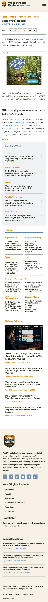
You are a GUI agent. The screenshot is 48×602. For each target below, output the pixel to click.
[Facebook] (5, 476)
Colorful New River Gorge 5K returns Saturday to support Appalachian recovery (33, 306)
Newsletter (9, 498)
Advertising (9, 507)
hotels (20, 39)
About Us (8, 494)
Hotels (36, 17)
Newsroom (9, 490)
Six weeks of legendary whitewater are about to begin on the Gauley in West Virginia (33, 246)
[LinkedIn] (35, 476)
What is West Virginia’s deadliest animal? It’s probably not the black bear (20, 203)
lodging (10, 119)
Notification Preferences (15, 503)
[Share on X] (15, 30)
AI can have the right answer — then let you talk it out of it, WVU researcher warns (20, 217)
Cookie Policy (7, 594)
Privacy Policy (28, 594)
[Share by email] (30, 30)
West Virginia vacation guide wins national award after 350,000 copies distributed (12, 268)
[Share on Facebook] (11, 30)
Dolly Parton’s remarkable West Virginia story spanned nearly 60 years (20, 158)
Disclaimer (17, 594)
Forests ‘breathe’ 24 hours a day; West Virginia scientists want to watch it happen (13, 287)
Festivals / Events (32, 297)
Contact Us (9, 511)
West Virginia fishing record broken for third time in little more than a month (18, 188)
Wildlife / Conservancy (14, 197)
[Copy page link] (35, 30)
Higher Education (12, 212)
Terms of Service (8, 598)
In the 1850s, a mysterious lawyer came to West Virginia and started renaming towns (19, 173)
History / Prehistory (13, 167)
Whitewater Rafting (33, 238)
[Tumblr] (29, 476)
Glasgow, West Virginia (16, 125)
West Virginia (29, 134)
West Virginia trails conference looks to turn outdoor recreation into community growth (33, 287)
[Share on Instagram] (25, 30)
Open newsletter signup (14, 532)
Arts (7, 152)
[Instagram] (11, 476)
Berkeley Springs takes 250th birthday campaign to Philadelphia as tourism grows (13, 306)
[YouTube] (23, 476)
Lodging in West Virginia (20, 17)
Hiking (28, 279)
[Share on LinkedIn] (20, 30)
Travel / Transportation (11, 258)
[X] (17, 476)
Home (4, 17)
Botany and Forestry (13, 279)
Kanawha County (20, 122)
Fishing (8, 182)
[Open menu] (44, 4)
